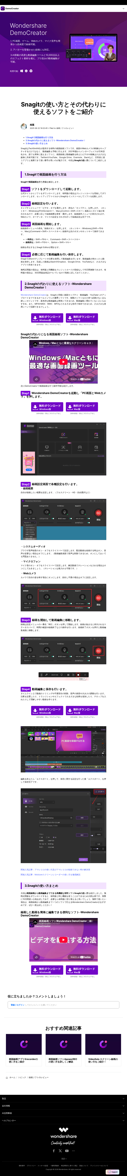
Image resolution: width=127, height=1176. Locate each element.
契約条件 (22, 1166)
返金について (83, 1166)
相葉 (32, 124)
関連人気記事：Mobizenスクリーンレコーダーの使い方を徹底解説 (50, 874)
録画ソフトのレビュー (65, 128)
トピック (22, 1077)
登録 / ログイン (17, 1005)
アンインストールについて (99, 1166)
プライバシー (31, 1166)
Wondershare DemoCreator (33, 295)
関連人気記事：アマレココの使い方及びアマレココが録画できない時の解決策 (55, 869)
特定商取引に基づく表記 (69, 1166)
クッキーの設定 (43, 1166)
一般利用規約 (54, 1166)
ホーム (12, 1077)
